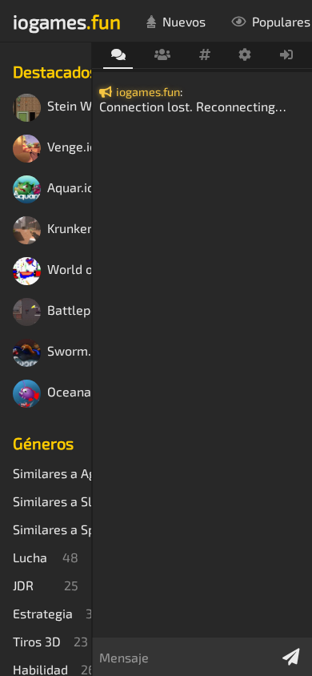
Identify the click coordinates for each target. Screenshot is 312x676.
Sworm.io (69, 351)
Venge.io (69, 147)
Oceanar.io (69, 392)
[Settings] (245, 55)
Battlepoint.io (69, 310)
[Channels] (204, 55)
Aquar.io (69, 187)
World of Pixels (69, 269)
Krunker (69, 228)
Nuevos (184, 21)
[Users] (162, 55)
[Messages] (118, 55)
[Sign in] (287, 55)
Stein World (69, 106)
